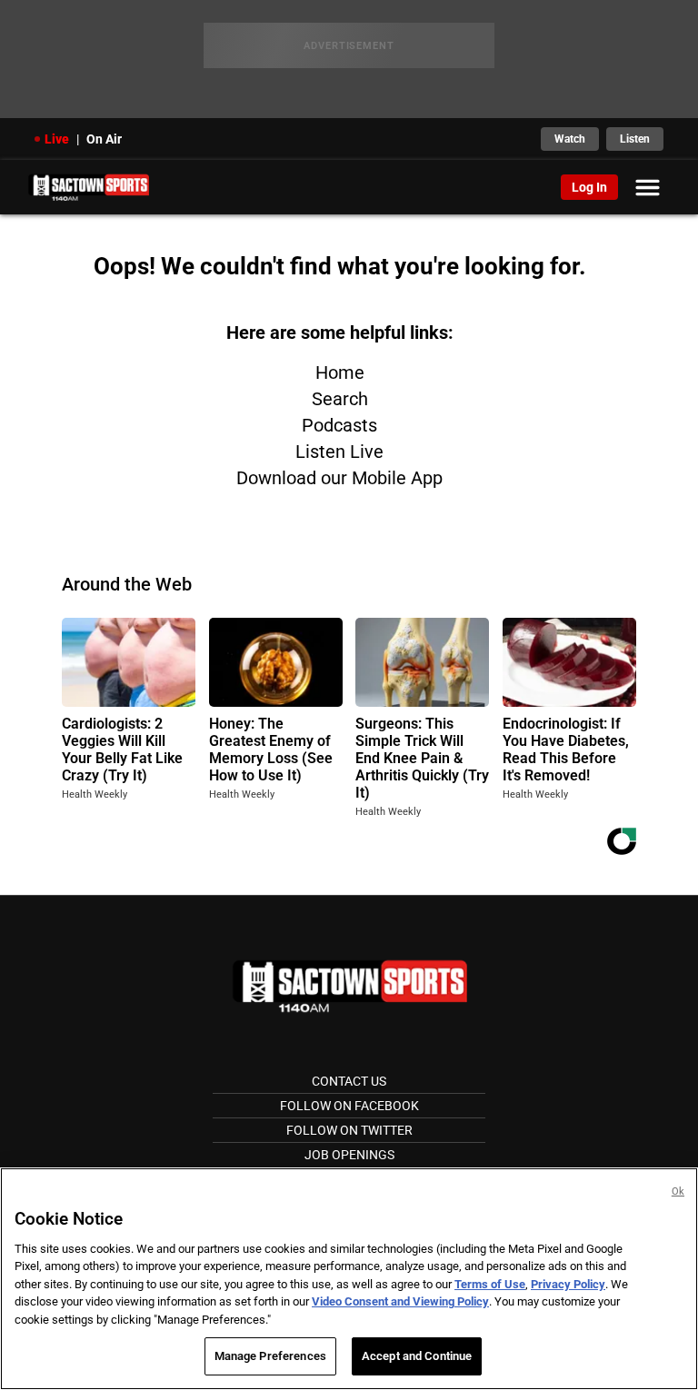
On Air (104, 139)
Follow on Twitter (349, 1130)
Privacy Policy (568, 1284)
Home (339, 372)
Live (57, 139)
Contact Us (349, 1081)
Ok (678, 1191)
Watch (569, 139)
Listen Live (339, 451)
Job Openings (349, 1154)
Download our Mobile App (339, 478)
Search (340, 399)
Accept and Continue (417, 1356)
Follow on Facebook (349, 1105)
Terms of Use (489, 1284)
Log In (589, 187)
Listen (635, 139)
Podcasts (339, 425)
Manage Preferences (270, 1356)
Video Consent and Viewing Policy (400, 1301)
